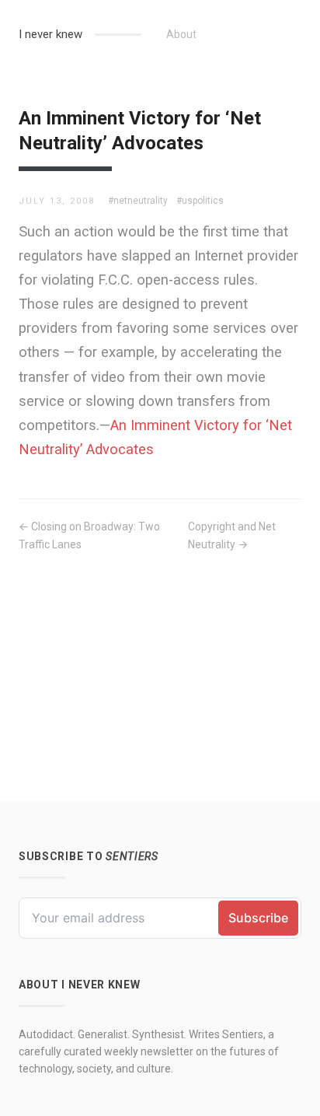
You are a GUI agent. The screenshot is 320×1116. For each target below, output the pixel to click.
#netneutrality (138, 200)
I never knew (50, 34)
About (181, 34)
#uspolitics (200, 200)
